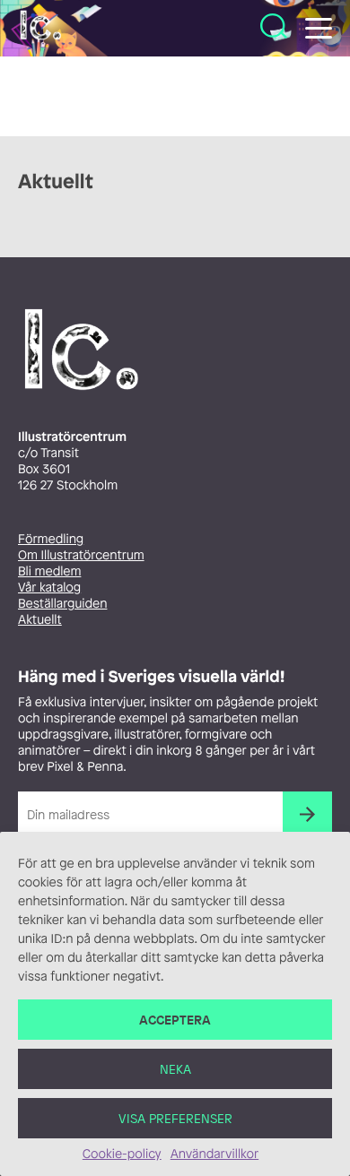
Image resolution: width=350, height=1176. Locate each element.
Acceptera (175, 1019)
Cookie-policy (122, 1154)
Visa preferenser (175, 1118)
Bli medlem (49, 571)
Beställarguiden (62, 603)
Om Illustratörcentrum (81, 555)
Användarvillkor (214, 1154)
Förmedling (50, 539)
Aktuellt (40, 619)
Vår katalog (49, 587)
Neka (175, 1068)
